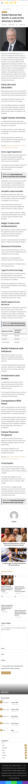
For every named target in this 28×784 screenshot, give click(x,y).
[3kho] (10, 2)
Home (4, 8)
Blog (3, 750)
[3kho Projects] (5, 725)
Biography (8, 8)
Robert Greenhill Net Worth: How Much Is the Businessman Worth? (7, 608)
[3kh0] (5, 732)
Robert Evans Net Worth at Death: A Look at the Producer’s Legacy (20, 589)
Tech (3, 757)
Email (3, 654)
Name (3, 648)
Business (4, 755)
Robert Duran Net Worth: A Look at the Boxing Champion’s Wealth (7, 589)
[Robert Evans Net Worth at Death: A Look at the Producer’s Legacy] (21, 580)
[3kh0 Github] (5, 718)
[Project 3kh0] (5, 705)
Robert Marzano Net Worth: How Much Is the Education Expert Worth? (21, 613)
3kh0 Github (14, 716)
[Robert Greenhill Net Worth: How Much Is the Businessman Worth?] (7, 600)
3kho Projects (5, 693)
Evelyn (5, 24)
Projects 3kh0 (15, 709)
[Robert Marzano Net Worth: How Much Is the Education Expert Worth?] (21, 602)
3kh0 (12, 730)
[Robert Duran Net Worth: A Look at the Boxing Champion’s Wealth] (7, 580)
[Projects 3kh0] (5, 712)
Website (3, 660)
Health (3, 752)
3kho (3, 745)
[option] (14, 685)
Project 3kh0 (14, 702)
